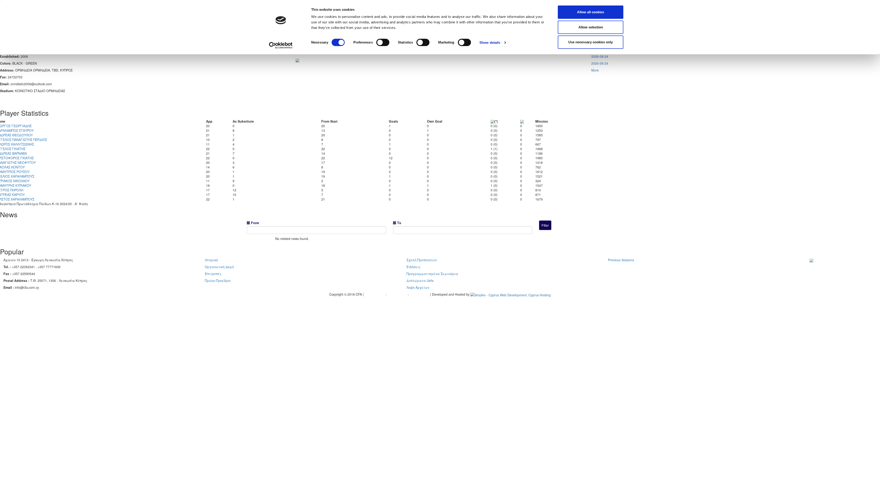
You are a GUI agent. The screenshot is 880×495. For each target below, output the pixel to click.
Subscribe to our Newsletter (827, 267)
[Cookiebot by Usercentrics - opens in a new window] (281, 45)
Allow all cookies (590, 12)
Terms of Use (397, 294)
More (595, 70)
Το (399, 222)
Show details (489, 42)
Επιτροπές (213, 273)
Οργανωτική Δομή (219, 266)
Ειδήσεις (414, 266)
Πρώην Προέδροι (218, 280)
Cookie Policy (420, 294)
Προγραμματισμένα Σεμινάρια (432, 273)
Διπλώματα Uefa (420, 280)
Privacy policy (375, 294)
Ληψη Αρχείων (418, 287)
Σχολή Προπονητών (422, 260)
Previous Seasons (621, 260)
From (255, 222)
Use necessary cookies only (590, 42)
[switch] (382, 42)
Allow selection (590, 27)
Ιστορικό (211, 260)
